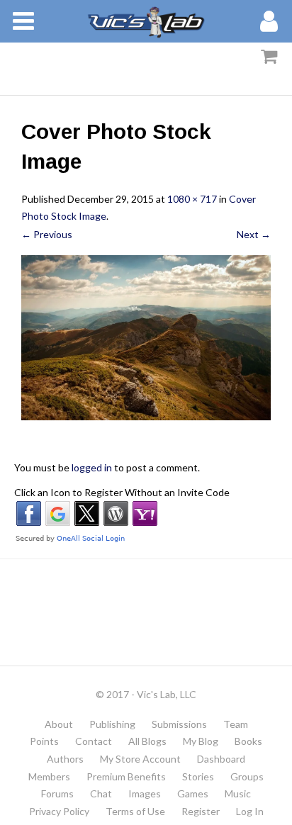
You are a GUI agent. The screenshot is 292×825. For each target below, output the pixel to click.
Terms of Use (135, 811)
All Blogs (147, 741)
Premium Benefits (126, 776)
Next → (254, 234)
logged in (92, 467)
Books (248, 741)
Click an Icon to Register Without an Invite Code (122, 492)
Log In (250, 811)
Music (238, 793)
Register (200, 811)
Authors (65, 759)
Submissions (179, 724)
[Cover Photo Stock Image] (146, 338)
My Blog (200, 741)
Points (44, 741)
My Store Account (140, 759)
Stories (198, 776)
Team (235, 724)
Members (49, 776)
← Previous (46, 234)
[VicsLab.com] (146, 21)
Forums (57, 793)
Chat (101, 793)
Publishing (112, 724)
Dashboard (221, 759)
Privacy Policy (59, 811)
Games (192, 793)
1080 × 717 (192, 199)
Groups (247, 776)
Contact (93, 741)
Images (144, 793)
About (59, 724)
